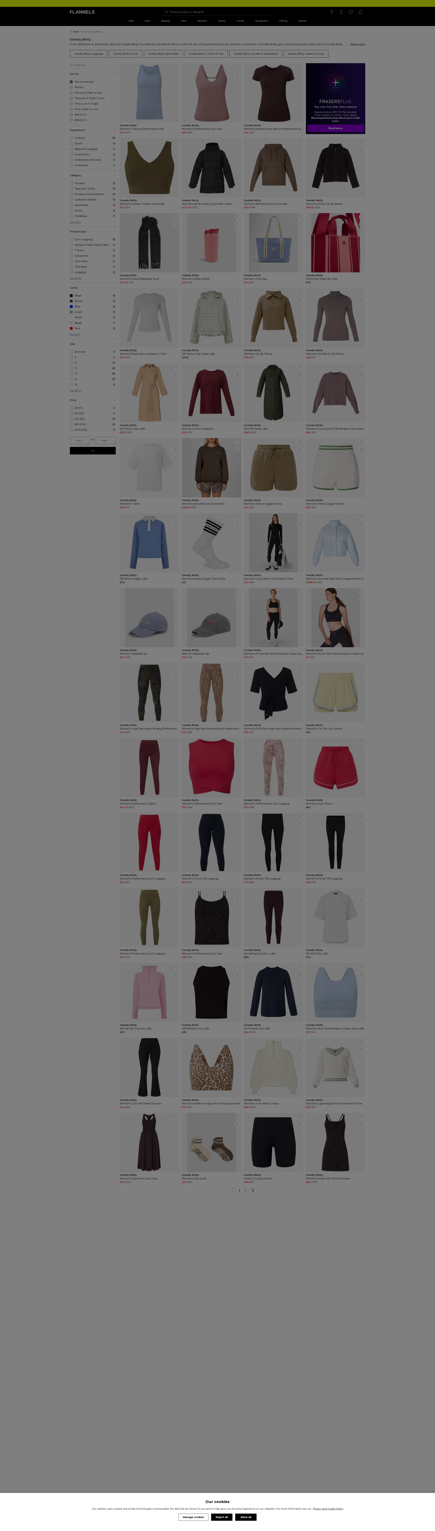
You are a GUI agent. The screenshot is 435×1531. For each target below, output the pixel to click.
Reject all (222, 1517)
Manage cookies (193, 1517)
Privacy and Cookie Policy (328, 1508)
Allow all (245, 1517)
